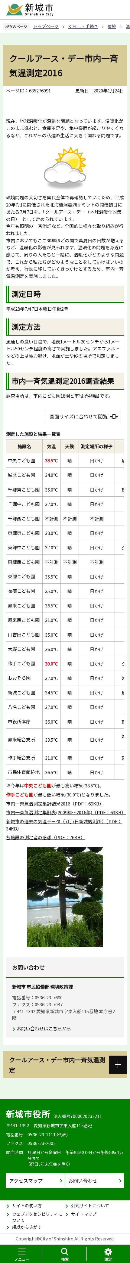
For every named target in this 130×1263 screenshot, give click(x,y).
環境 (112, 26)
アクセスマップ (26, 1180)
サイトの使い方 (27, 1205)
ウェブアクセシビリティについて (37, 1217)
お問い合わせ (82, 1180)
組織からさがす (27, 1227)
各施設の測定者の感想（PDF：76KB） (45, 837)
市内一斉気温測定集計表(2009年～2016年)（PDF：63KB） (66, 812)
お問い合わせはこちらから (44, 1028)
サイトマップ (83, 1214)
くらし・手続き (83, 26)
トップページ (46, 26)
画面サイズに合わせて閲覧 (79, 416)
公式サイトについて (90, 1205)
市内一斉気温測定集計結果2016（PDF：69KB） (55, 803)
